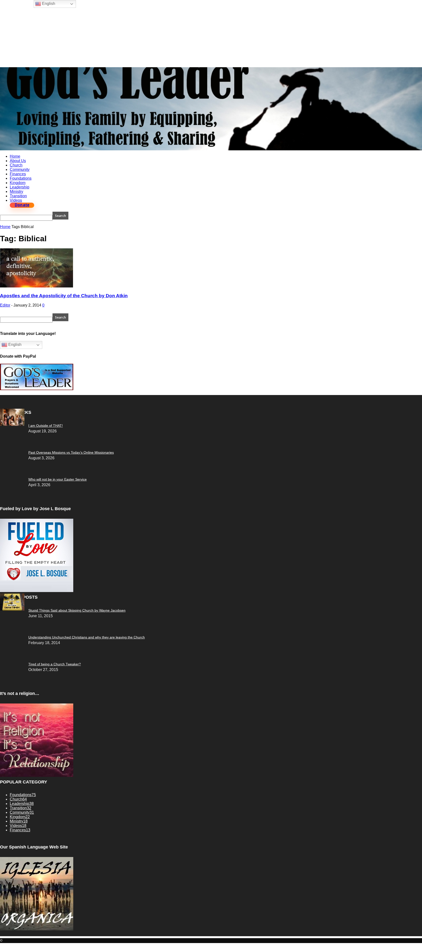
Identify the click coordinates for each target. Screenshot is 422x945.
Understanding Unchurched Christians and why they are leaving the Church (86, 637)
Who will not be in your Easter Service (57, 479)
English (14, 345)
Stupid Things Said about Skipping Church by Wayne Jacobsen (77, 610)
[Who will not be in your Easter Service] (12, 424)
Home (15, 156)
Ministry (16, 191)
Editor (5, 305)
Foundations (21, 178)
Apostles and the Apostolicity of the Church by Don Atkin (64, 295)
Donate (22, 205)
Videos (16, 200)
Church (16, 165)
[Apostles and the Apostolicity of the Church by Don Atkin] (36, 286)
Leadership (19, 187)
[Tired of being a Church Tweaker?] (12, 609)
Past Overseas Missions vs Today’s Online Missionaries (71, 452)
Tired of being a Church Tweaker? (54, 664)
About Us (18, 161)
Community (20, 169)
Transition (18, 196)
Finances (18, 174)
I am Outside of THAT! (45, 426)
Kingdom (17, 183)
